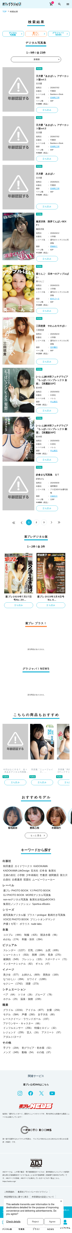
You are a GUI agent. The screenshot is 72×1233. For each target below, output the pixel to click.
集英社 (52, 870)
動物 (28, 1052)
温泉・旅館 (31, 999)
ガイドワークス (23, 866)
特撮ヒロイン (46, 1027)
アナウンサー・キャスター (22, 1023)
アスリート (52, 1032)
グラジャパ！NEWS (58, 34)
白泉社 (7, 879)
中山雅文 (54, 402)
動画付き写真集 (56, 914)
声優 (29, 1014)
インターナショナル (18, 963)
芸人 (33, 1032)
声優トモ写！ (10, 923)
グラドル (13, 1010)
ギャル (43, 963)
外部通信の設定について (43, 1197)
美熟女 (51, 974)
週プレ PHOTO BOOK (15, 890)
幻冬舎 (43, 870)
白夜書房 (17, 879)
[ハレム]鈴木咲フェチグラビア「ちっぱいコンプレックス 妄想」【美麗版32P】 (52, 380)
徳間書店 (54, 875)
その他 (44, 1052)
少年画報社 (32, 875)
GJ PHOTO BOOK (13, 895)
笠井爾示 (54, 347)
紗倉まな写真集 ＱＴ (47, 474)
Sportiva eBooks (41, 904)
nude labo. (36, 923)
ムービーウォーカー (43, 879)
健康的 (11, 959)
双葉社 (27, 879)
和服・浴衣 (33, 939)
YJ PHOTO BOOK (40, 890)
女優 (54, 1010)
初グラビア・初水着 (37, 1047)
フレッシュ (33, 959)
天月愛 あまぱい (45, 173)
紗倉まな (40, 479)
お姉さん (32, 974)
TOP (5, 11)
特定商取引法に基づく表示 (16, 1197)
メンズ (11, 1052)
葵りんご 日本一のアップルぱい (52, 275)
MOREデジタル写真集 (38, 895)
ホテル (11, 999)
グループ (44, 994)
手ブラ (11, 1047)
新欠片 (64, 875)
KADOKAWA (40, 866)
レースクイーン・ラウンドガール (27, 1018)
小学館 (21, 875)
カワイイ (37, 979)
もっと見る (36, 835)
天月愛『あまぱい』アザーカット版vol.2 (52, 127)
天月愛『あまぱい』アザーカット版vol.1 (52, 78)
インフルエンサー (18, 1027)
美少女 (11, 974)
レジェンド (14, 1032)
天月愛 (39, 83)
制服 (31, 934)
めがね (11, 939)
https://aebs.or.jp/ (9, 1181)
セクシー (13, 983)
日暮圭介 (54, 496)
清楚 (33, 983)
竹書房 (43, 875)
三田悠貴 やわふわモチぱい (51, 326)
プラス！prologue (37, 914)
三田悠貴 (40, 330)
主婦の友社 (9, 875)
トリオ (26, 994)
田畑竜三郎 (54, 98)
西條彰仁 (54, 246)
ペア (10, 994)
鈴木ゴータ (54, 299)
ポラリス (25, 923)
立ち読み (47, 110)
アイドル (35, 1010)
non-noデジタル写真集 (15, 899)
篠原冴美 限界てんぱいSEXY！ (51, 223)
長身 (55, 954)
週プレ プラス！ (36, 34)
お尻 (53, 950)
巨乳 (36, 950)
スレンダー (15, 950)
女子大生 (47, 1014)
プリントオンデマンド (42, 919)
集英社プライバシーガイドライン (33, 1192)
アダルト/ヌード (12, 1036)
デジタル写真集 (13, 34)
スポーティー (56, 959)
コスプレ (13, 934)
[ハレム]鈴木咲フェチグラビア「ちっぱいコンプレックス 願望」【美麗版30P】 (52, 429)
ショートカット (16, 954)
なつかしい (14, 979)
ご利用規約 (9, 1192)
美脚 (39, 954)
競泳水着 (49, 934)
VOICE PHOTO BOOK (16, 919)
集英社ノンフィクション (17, 904)
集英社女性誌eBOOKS (42, 899)
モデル (11, 1014)
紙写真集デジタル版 (14, 914)
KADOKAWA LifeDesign (16, 870)
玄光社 (34, 870)
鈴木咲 (39, 388)
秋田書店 (8, 866)
